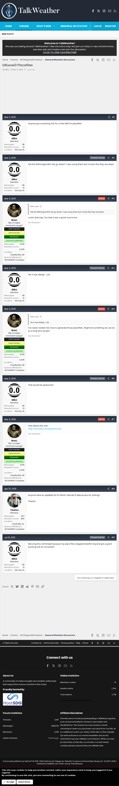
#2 (113, 157)
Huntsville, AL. (18, 523)
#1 (113, 117)
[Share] (109, 117)
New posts (8, 34)
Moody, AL (19, 149)
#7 (113, 419)
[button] (54, 26)
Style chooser (11, 643)
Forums (24, 26)
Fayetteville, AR (17, 254)
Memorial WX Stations (75, 26)
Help (78, 643)
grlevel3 (31, 69)
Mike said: (34, 206)
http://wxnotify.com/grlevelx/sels (44, 428)
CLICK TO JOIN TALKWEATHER (59, 52)
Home (8, 26)
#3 (113, 198)
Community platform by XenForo (29, 761)
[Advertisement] (59, 93)
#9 (113, 537)
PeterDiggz (53, 738)
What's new (43, 26)
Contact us (36, 643)
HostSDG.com (52, 763)
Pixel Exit (68, 761)
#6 (113, 378)
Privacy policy (67, 643)
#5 (113, 308)
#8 (113, 488)
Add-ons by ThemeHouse (71, 763)
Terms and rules (51, 643)
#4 (113, 267)
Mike (7, 69)
